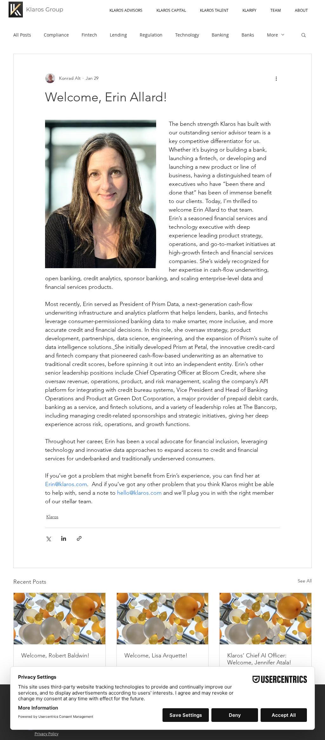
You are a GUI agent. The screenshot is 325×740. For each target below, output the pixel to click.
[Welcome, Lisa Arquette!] (163, 618)
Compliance (56, 34)
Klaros (52, 516)
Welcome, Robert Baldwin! (55, 655)
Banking (220, 34)
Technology (187, 34)
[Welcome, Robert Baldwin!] (59, 618)
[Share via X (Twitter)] (48, 538)
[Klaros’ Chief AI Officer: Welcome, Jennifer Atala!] (265, 618)
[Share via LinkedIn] (64, 538)
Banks (248, 34)
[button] (304, 34)
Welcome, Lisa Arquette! (156, 655)
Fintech (89, 34)
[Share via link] (79, 538)
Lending (118, 34)
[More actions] (276, 78)
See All (305, 581)
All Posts (22, 34)
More (272, 34)
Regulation (151, 34)
